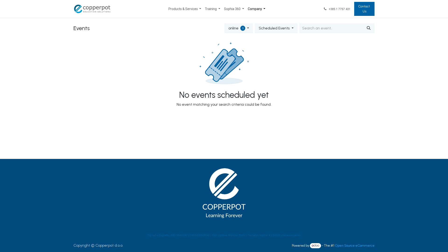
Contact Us (364, 8)
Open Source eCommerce (354, 246)
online (235, 28)
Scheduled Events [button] (274, 28)
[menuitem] (185, 9)
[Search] (368, 28)
